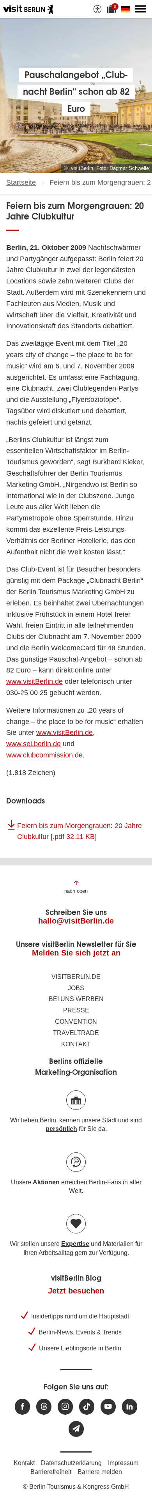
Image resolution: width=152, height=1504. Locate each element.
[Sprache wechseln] (127, 9)
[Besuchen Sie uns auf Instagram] (65, 1407)
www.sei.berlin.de (33, 744)
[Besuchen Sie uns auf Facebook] (22, 1407)
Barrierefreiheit (50, 1472)
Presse (76, 1010)
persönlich (61, 1128)
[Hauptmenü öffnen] (140, 9)
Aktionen (46, 1182)
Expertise (75, 1243)
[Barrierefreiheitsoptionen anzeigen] (97, 9)
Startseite (21, 182)
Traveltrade (76, 1033)
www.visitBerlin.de (34, 681)
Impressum (123, 1463)
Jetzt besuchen (76, 1290)
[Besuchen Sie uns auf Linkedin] (129, 1407)
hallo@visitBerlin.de (76, 921)
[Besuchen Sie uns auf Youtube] (108, 1407)
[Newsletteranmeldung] (76, 1429)
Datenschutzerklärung (71, 1463)
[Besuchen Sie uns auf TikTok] (86, 1407)
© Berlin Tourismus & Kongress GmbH (76, 1486)
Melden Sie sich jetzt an (76, 952)
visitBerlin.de (76, 976)
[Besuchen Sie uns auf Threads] (43, 1407)
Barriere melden (100, 1472)
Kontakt (76, 1044)
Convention (76, 1021)
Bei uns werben (76, 999)
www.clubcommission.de (44, 755)
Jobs (76, 988)
